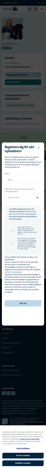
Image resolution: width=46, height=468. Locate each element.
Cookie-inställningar (23, 448)
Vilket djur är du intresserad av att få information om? (19, 190)
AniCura (30, 211)
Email (7, 174)
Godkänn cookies (23, 463)
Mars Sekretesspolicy (14, 272)
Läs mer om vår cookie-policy (30, 439)
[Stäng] (38, 147)
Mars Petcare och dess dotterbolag (21, 214)
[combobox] (23, 197)
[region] (23, 446)
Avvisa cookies (23, 455)
